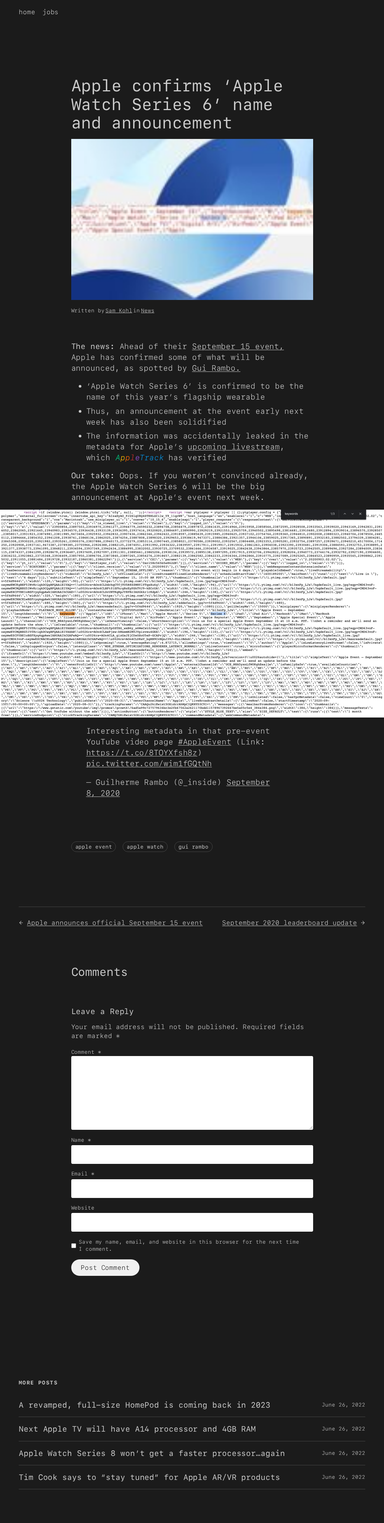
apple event (93, 847)
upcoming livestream (233, 446)
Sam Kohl (118, 310)
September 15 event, (238, 346)
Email (82, 1174)
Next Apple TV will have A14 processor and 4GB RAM (137, 1429)
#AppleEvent (204, 741)
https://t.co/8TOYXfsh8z (142, 752)
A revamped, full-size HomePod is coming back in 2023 (144, 1405)
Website (82, 1208)
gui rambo (193, 847)
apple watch (145, 847)
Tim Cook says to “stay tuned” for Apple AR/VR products (149, 1477)
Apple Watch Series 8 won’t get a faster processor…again (152, 1453)
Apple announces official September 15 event (115, 922)
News (147, 310)
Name (81, 1140)
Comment (86, 1052)
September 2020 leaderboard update (289, 922)
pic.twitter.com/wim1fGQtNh (149, 763)
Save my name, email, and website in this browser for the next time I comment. (189, 1245)
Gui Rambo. (216, 368)
